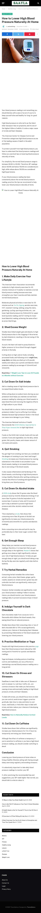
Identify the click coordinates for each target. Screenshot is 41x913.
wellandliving (11, 26)
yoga (36, 646)
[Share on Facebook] (7, 34)
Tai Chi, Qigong (19, 305)
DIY (3, 839)
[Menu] (3, 3)
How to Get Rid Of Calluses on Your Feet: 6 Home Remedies (20, 804)
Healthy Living (7, 14)
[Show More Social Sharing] (37, 34)
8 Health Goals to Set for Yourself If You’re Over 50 (18, 810)
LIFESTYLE (5, 851)
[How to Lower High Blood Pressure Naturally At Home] (20, 50)
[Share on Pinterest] (29, 34)
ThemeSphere (31, 907)
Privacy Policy (6, 889)
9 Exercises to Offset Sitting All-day (13, 816)
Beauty (4, 835)
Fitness (4, 842)
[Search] (38, 3)
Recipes (4, 854)
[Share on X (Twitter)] (18, 34)
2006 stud (7, 493)
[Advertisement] (20, 87)
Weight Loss (6, 857)
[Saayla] (20, 3)
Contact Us (5, 883)
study (18, 514)
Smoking (5, 459)
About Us (5, 880)
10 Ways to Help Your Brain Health (12, 800)
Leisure (4, 848)
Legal (3, 886)
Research (27, 551)
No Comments (25, 29)
